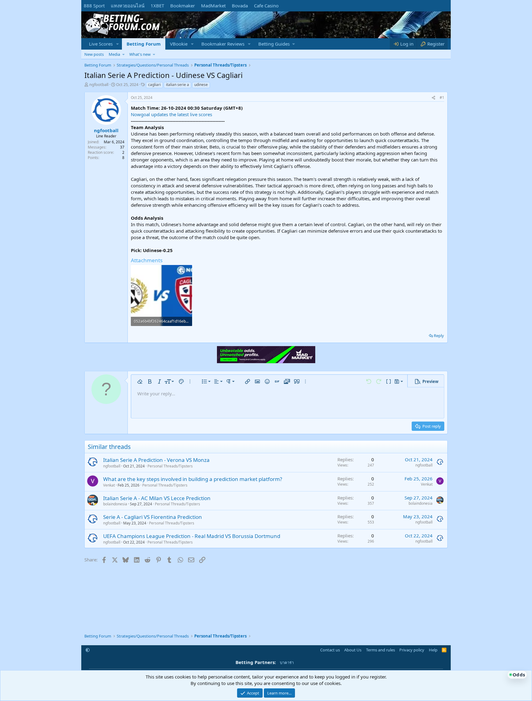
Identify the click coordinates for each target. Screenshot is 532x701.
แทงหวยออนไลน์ (127, 5)
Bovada (240, 5)
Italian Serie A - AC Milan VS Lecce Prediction (157, 498)
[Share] (433, 97)
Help (433, 650)
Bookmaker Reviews (222, 44)
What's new (140, 54)
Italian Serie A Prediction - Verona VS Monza (156, 459)
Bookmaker (182, 5)
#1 (442, 97)
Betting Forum (144, 44)
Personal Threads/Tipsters (170, 466)
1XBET (157, 5)
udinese (201, 84)
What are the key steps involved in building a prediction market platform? (192, 479)
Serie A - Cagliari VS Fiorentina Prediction (152, 516)
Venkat (109, 485)
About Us (352, 650)
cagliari (154, 84)
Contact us (330, 650)
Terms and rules (380, 650)
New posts (94, 54)
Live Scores (101, 44)
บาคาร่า (287, 662)
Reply (439, 335)
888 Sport (94, 5)
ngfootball (98, 84)
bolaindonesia (115, 504)
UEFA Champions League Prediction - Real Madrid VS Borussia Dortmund (191, 536)
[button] (117, 44)
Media (114, 54)
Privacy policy (411, 650)
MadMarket (213, 5)
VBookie (178, 44)
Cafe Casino (266, 5)
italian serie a (177, 84)
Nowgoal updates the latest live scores (171, 114)
